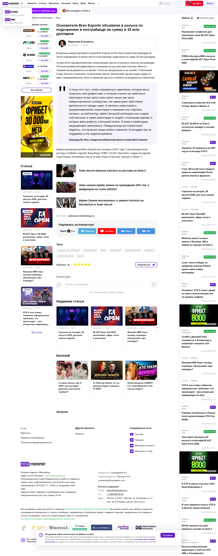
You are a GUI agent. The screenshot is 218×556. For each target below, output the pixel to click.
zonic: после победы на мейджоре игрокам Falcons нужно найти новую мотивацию (196, 267)
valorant (115, 250)
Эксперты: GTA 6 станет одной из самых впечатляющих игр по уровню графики (198, 293)
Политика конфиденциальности (36, 442)
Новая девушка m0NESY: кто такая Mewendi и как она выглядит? (140, 386)
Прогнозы (54, 3)
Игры (75, 3)
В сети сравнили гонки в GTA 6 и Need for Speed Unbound (198, 506)
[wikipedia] (58, 528)
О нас (23, 428)
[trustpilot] (80, 528)
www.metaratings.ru (55, 475)
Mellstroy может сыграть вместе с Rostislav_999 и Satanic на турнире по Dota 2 (197, 241)
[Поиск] (161, 3)
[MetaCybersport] (33, 464)
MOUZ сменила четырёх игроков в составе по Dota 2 (197, 527)
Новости (32, 3)
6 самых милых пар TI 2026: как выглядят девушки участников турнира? (70, 387)
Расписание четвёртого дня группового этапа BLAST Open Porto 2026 (198, 35)
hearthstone (133, 250)
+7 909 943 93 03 (115, 494)
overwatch (90, 250)
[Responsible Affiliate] (145, 527)
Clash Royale (65, 256)
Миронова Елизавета (80, 41)
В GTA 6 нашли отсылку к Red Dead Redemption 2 (198, 485)
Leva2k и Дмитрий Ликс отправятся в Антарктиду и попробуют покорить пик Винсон (196, 341)
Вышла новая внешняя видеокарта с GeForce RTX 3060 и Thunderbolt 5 (196, 550)
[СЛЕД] (157, 327)
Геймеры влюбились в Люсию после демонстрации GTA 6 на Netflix (198, 416)
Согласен (168, 535)
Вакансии (25, 433)
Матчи (91, 3)
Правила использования (32, 438)
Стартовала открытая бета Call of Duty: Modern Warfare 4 (198, 104)
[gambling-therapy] (123, 528)
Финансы (79, 434)
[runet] (24, 528)
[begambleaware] (101, 528)
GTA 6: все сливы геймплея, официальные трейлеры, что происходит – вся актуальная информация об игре (36, 318)
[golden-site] (37, 528)
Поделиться (143, 265)
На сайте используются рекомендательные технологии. (48, 519)
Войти (210, 3)
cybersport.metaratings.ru (81, 216)
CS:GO (80, 256)
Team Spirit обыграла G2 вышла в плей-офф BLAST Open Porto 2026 (196, 440)
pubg (103, 250)
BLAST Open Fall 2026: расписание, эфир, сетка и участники (106, 335)
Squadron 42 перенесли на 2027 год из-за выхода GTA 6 (198, 150)
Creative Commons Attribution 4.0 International (87, 509)
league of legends (69, 250)
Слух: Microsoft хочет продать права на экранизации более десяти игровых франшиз (198, 172)
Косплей (66, 3)
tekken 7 (149, 250)
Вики (83, 3)
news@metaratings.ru (117, 490)
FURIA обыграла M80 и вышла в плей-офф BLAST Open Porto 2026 (198, 59)
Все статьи (37, 332)
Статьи (42, 3)
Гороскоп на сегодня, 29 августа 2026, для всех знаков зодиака (71, 335)
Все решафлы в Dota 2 (78, 11)
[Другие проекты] (12, 3)
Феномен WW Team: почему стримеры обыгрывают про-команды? (137, 336)
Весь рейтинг (37, 90)
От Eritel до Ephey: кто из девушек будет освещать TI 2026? (106, 386)
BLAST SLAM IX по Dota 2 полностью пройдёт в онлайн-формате (198, 127)
